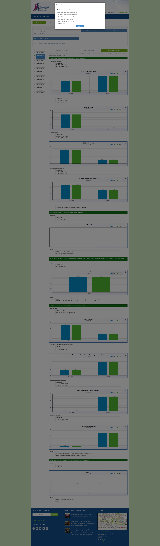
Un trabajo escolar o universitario (66, 17)
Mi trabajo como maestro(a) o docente (67, 12)
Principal (113, 1)
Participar (80, 26)
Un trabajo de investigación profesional (67, 14)
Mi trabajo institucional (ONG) (65, 19)
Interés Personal (62, 23)
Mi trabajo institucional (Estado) (66, 21)
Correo (120, 1)
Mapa (126, 1)
